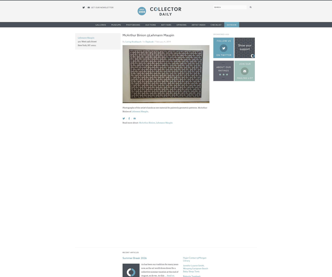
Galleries (100, 25)
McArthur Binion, (147, 122)
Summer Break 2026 (135, 258)
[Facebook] (129, 118)
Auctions (150, 25)
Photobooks (133, 25)
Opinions (181, 25)
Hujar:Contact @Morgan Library (194, 259)
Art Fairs (166, 25)
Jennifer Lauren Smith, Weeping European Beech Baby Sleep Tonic (195, 268)
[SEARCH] (251, 7)
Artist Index (198, 25)
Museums (116, 25)
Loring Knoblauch (133, 41)
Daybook (232, 25)
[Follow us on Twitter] (83, 7)
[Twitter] (124, 118)
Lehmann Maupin (140, 111)
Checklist (216, 25)
